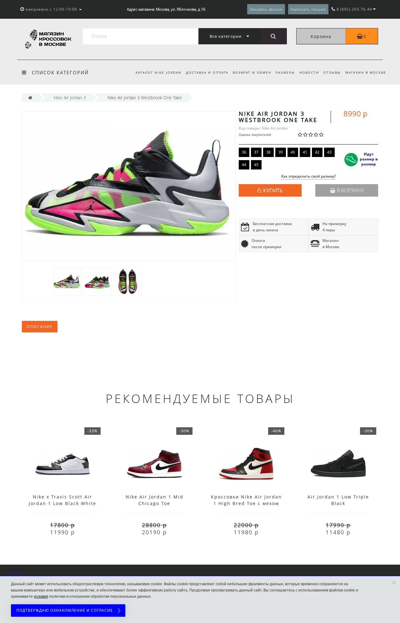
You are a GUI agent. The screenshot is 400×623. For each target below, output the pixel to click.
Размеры (285, 72)
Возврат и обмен (252, 72)
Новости (309, 72)
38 (268, 152)
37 (256, 152)
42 (317, 152)
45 (256, 164)
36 (244, 152)
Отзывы (332, 72)
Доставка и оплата (207, 72)
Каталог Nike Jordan (159, 72)
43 (329, 152)
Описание (40, 326)
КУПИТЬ (273, 190)
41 (305, 152)
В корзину (350, 190)
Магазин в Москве (365, 72)
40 (293, 152)
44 (244, 164)
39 (280, 152)
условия (41, 596)
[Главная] (30, 98)
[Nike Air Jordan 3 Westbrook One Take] (67, 281)
